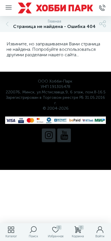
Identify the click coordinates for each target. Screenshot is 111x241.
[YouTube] (64, 135)
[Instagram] (49, 135)
